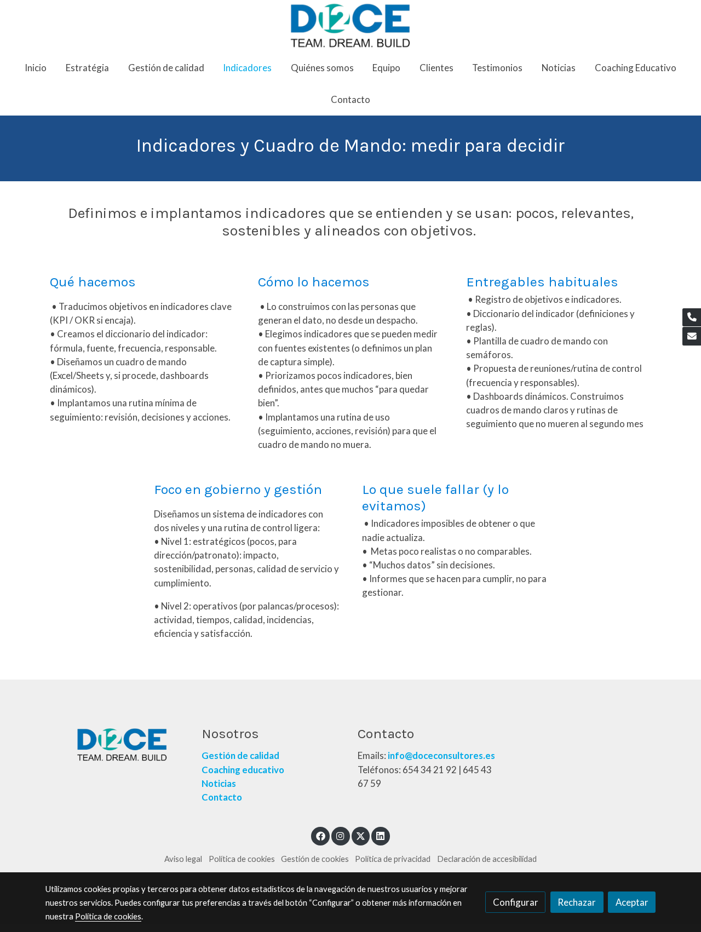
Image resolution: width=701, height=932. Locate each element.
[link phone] (691, 317)
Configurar (515, 902)
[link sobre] (116, 745)
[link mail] (691, 336)
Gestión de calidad (240, 755)
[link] (350, 25)
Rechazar (577, 902)
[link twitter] (361, 835)
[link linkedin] (380, 835)
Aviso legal (183, 859)
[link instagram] (340, 835)
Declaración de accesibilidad (487, 859)
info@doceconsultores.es (441, 755)
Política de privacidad (392, 859)
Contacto (223, 797)
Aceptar (632, 902)
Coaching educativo (243, 769)
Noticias (219, 783)
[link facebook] (320, 835)
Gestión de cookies (315, 859)
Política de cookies (242, 859)
